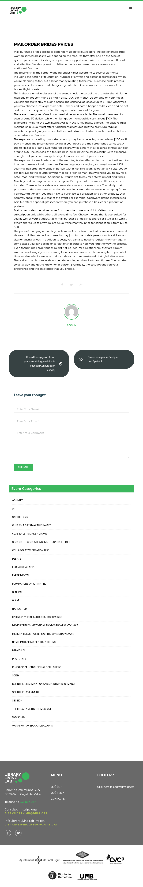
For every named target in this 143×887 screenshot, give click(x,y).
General (17, 592)
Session (17, 700)
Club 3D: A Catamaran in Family (31, 525)
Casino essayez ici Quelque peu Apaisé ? (103, 359)
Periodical (19, 650)
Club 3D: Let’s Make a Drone (29, 533)
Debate (16, 558)
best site (40, 55)
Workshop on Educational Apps (32, 725)
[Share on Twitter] (71, 284)
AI (13, 508)
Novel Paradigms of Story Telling (34, 642)
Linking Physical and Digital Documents (37, 617)
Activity (17, 500)
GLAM (15, 600)
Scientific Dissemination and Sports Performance (44, 684)
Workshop (18, 717)
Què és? (56, 787)
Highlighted (19, 608)
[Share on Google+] (80, 284)
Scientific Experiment (25, 692)
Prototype (19, 658)
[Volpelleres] (18, 10)
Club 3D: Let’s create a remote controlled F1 (41, 542)
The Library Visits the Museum (31, 709)
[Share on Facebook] (62, 284)
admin (72, 325)
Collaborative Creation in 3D (30, 550)
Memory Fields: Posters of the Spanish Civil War (43, 633)
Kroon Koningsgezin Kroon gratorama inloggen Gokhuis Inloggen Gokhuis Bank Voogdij (39, 363)
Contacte (58, 798)
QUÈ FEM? (57, 792)
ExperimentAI (20, 575)
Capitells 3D (20, 517)
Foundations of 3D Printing (29, 583)
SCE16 (16, 675)
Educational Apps (23, 567)
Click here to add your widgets (115, 787)
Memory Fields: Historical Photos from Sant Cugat (45, 625)
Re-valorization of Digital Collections (37, 667)
